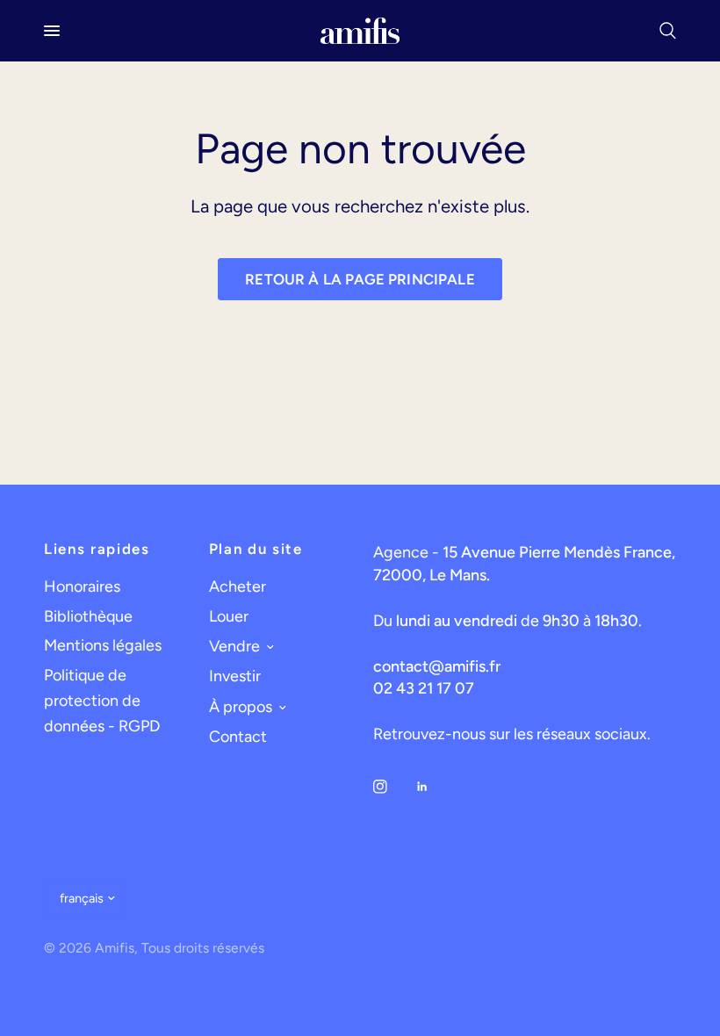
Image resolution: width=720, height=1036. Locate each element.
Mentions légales (103, 645)
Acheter (237, 586)
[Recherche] (664, 30)
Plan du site (256, 549)
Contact (238, 736)
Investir (235, 676)
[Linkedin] (434, 786)
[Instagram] (392, 786)
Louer (228, 616)
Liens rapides (97, 549)
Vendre (234, 646)
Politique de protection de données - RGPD (102, 700)
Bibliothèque (88, 616)
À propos (240, 706)
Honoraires (82, 586)
